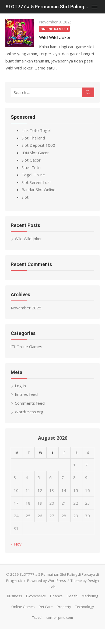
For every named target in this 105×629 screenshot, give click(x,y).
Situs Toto (31, 167)
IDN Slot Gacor (35, 152)
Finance (56, 595)
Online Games (53, 29)
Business (14, 595)
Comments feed (30, 403)
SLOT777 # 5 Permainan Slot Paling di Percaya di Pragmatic (47, 6)
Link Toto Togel (36, 130)
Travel (37, 617)
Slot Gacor (31, 160)
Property (64, 606)
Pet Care (46, 606)
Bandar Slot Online (38, 189)
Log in (20, 385)
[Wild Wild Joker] (19, 33)
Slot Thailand (33, 138)
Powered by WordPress (46, 580)
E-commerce (36, 595)
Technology (84, 606)
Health (72, 595)
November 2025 (26, 307)
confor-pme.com (59, 617)
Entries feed (26, 394)
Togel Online (33, 174)
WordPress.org (29, 411)
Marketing (90, 595)
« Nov (16, 544)
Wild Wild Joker (55, 37)
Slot (25, 197)
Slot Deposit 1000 (38, 145)
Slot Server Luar (36, 182)
